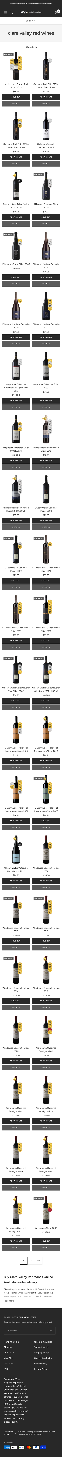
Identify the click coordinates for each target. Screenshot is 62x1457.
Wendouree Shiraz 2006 (46, 1228)
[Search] (11, 12)
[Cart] (56, 12)
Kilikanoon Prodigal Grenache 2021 (46, 326)
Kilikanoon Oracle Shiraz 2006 (16, 264)
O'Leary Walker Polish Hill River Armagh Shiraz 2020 (46, 749)
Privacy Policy (40, 1369)
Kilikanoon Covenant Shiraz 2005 (46, 206)
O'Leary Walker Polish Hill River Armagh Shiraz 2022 (46, 809)
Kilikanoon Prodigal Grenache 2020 (16, 326)
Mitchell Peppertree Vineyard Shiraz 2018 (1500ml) (16, 509)
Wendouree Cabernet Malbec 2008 (46, 869)
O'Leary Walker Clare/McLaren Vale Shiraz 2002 (16, 689)
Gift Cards (8, 1363)
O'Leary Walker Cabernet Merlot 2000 (46, 509)
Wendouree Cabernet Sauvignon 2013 (16, 1110)
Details (16, 103)
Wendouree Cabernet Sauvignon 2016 (16, 1170)
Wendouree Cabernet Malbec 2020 (16, 1049)
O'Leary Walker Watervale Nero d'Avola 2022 (16, 869)
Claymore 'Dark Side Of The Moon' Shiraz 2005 (46, 86)
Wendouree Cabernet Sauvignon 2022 (16, 1230)
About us (8, 1347)
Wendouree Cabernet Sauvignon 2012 (46, 1049)
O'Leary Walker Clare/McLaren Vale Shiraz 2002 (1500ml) (46, 689)
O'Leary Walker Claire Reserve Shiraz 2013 (16, 629)
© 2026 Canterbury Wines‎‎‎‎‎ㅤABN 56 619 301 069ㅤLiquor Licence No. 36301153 (36, 1433)
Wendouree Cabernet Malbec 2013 (46, 930)
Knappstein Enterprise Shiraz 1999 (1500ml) (16, 449)
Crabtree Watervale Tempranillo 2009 (46, 146)
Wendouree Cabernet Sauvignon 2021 (46, 1170)
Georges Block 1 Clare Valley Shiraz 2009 (16, 206)
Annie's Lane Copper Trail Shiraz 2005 (16, 86)
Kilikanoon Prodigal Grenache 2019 (46, 266)
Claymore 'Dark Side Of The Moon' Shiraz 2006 (16, 146)
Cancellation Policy (43, 1358)
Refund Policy (40, 1363)
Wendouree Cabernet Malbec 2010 (16, 930)
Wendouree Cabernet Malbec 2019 (46, 990)
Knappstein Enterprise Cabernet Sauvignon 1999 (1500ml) (16, 387)
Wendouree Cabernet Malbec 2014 (16, 990)
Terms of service (41, 1347)
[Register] (51, 1331)
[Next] (38, 1261)
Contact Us (9, 1352)
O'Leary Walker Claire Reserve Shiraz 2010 (46, 569)
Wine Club (8, 1358)
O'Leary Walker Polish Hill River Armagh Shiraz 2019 (16, 749)
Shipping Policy (41, 1352)
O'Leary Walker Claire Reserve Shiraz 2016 (46, 629)
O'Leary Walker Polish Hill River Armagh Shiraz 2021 (16, 809)
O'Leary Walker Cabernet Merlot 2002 (16, 569)
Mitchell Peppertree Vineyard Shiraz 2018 (46, 449)
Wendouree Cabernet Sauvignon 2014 (46, 1110)
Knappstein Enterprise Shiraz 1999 (46, 386)
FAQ (6, 1369)
